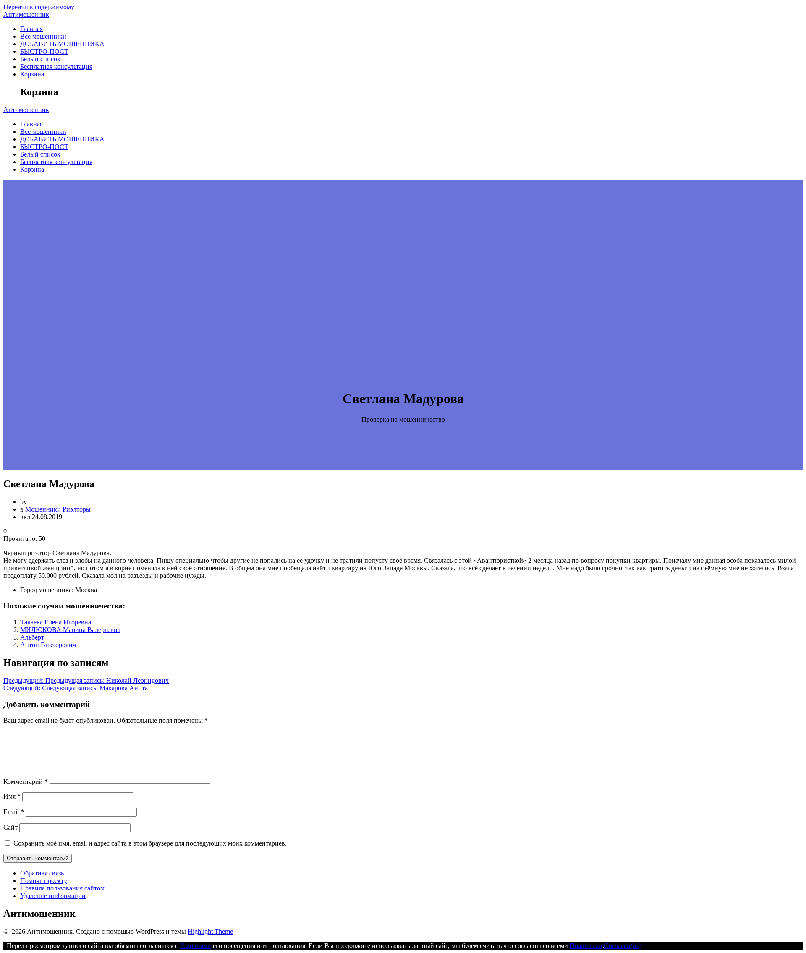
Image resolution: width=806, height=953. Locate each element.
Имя (12, 796)
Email (13, 811)
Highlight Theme (210, 931)
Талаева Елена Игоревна (55, 622)
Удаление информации (53, 895)
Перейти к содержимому (38, 6)
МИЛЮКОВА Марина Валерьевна (70, 629)
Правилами (586, 945)
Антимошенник (26, 14)
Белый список (40, 59)
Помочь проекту (43, 880)
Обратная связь (42, 873)
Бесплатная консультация (56, 66)
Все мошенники (43, 36)
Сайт (10, 827)
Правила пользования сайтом (62, 888)
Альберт (32, 637)
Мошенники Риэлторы (58, 509)
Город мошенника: (46, 589)
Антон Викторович (48, 644)
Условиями (195, 945)
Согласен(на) (622, 945)
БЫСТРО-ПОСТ (44, 51)
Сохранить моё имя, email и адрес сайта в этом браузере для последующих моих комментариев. (150, 843)
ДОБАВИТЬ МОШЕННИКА (62, 43)
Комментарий (25, 781)
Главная (31, 28)
